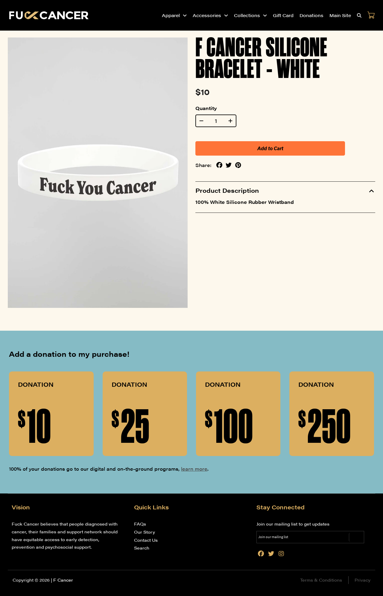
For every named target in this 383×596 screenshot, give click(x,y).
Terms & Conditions (321, 580)
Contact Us (146, 540)
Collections (247, 15)
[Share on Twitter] (228, 165)
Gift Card (283, 15)
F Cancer (63, 580)
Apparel (171, 15)
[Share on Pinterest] (237, 165)
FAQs (140, 524)
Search (141, 548)
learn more (194, 468)
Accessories (207, 15)
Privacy (362, 580)
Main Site (340, 15)
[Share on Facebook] (219, 165)
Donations (311, 15)
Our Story (144, 532)
